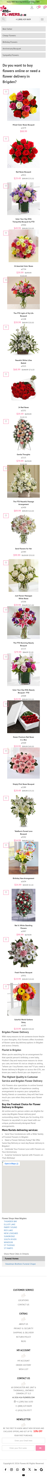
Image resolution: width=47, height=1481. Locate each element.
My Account (23, 1360)
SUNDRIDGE (9, 1236)
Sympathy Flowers (11, 55)
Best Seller (7, 29)
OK (40, 1448)
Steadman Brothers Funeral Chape (20, 1264)
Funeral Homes (12, 1258)
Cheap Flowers (9, 35)
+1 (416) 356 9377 (23, 1410)
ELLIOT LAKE (9, 1224)
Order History (23, 1365)
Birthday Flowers (10, 42)
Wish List (23, 1369)
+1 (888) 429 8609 (23, 19)
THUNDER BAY (10, 1221)
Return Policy (23, 1337)
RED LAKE (8, 1230)
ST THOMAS (9, 1245)
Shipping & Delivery (23, 1332)
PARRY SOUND (10, 1227)
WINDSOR (8, 1242)
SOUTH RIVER (10, 1239)
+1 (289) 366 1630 (24, 1401)
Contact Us (23, 1304)
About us (23, 1324)
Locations (23, 1300)
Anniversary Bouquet (12, 48)
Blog (23, 1341)
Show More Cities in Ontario (16, 1253)
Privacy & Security (23, 1328)
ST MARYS (8, 1248)
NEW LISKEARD (11, 1233)
